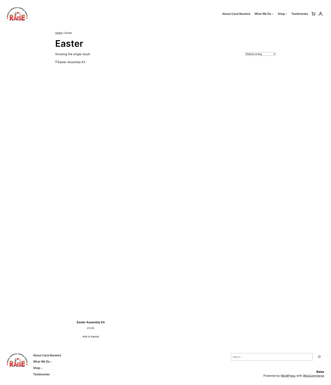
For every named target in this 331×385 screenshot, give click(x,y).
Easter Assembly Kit (91, 322)
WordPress (288, 375)
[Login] (320, 13)
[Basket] (313, 13)
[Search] (319, 357)
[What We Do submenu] (273, 14)
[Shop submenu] (286, 14)
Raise (320, 371)
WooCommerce (313, 375)
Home (58, 32)
